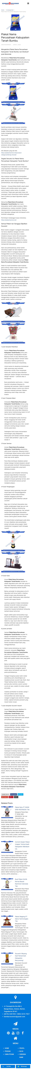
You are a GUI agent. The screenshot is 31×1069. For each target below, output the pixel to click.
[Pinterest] (8, 1033)
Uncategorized (9, 10)
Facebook (14, 794)
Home (2, 10)
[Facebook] (22, 1033)
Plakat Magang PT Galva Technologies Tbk (21, 919)
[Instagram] (17, 1033)
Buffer (16, 797)
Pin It (11, 797)
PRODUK (8, 1051)
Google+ (5, 797)
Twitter (21, 794)
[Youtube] (13, 1033)
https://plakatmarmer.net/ (9, 220)
